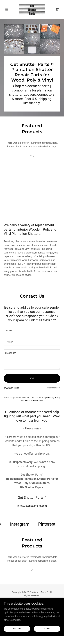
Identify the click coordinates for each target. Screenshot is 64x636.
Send (32, 378)
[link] (32, 9)
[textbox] (32, 330)
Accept (47, 628)
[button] (8, 10)
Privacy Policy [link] (54, 398)
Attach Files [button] (12, 387)
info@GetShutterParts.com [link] (32, 505)
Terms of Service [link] (31, 400)
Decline (17, 628)
